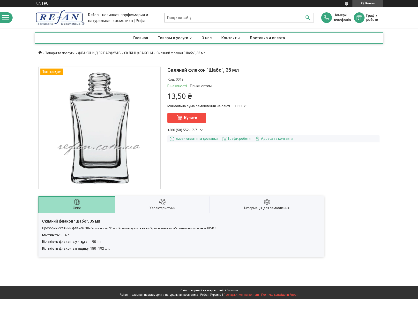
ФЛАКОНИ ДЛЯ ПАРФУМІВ (99, 53)
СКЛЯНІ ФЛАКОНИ (138, 53)
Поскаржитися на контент (241, 294)
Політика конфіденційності (279, 294)
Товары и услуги (173, 38)
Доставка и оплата (267, 38)
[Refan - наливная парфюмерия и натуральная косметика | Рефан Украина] (60, 17)
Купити (190, 118)
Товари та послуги (60, 53)
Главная (140, 38)
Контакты (230, 38)
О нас (207, 38)
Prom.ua (232, 290)
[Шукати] (308, 17)
